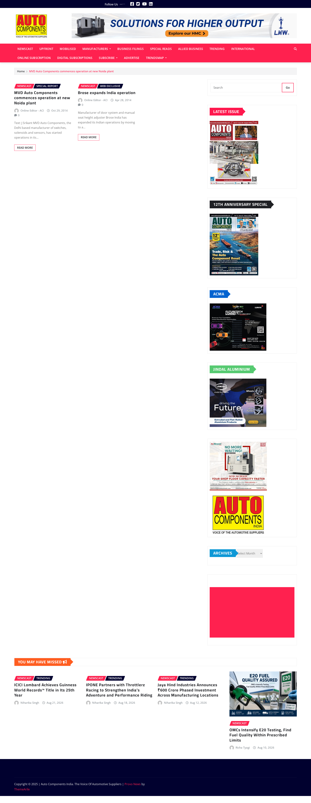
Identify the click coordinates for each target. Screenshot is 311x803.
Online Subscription (34, 58)
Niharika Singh (30, 702)
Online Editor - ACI (32, 110)
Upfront (46, 49)
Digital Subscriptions (74, 58)
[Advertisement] (253, 612)
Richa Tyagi (243, 747)
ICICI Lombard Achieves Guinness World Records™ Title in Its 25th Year (45, 690)
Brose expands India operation (107, 92)
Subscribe (107, 58)
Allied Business (190, 49)
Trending (217, 49)
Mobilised (68, 49)
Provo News (133, 784)
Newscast (25, 49)
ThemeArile (22, 789)
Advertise (131, 58)
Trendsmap (155, 58)
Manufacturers (95, 49)
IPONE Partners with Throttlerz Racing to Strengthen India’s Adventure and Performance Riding (119, 690)
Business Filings (130, 49)
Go (288, 88)
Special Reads (161, 49)
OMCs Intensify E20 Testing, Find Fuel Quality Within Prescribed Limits (260, 735)
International (243, 49)
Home (21, 71)
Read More (25, 147)
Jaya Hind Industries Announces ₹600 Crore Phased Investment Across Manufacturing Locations (188, 690)
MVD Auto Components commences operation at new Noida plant (71, 71)
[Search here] (295, 49)
